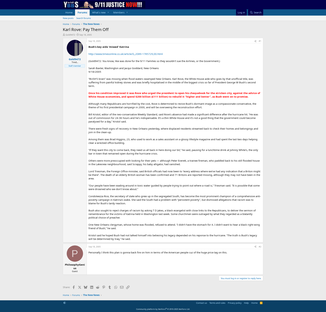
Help (246, 302)
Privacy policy (235, 302)
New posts (68, 18)
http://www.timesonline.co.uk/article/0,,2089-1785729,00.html (125, 54)
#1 (260, 41)
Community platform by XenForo (163, 309)
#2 (260, 246)
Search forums (83, 18)
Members (118, 12)
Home (69, 12)
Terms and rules (217, 302)
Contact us (201, 302)
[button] (108, 12)
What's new (99, 12)
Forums (82, 12)
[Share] (255, 41)
